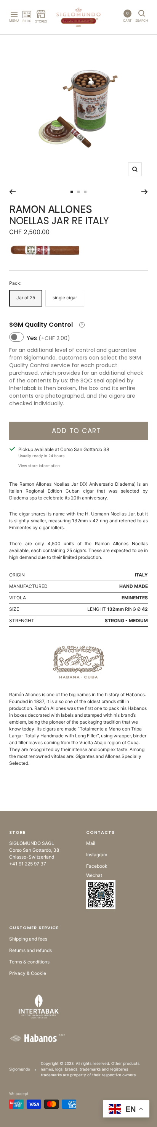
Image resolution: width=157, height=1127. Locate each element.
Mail (90, 843)
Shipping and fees (28, 939)
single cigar (65, 297)
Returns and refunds (30, 950)
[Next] (144, 191)
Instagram (96, 854)
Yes (48, 338)
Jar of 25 (25, 297)
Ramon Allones (50, 209)
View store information (39, 465)
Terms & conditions (29, 962)
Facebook (96, 866)
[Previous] (12, 191)
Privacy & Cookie (27, 973)
